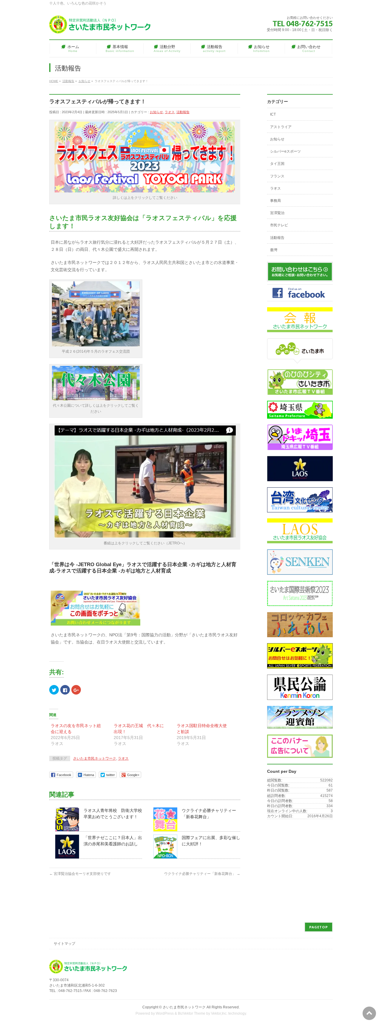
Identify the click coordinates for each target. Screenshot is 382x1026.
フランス (277, 176)
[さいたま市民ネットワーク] (99, 27)
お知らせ (156, 112)
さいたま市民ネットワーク (94, 758)
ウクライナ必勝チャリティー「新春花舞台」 (202, 874)
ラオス (170, 112)
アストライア (281, 127)
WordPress (165, 1013)
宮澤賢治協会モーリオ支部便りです (80, 874)
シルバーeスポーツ (285, 151)
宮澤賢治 (277, 213)
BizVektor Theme (191, 1013)
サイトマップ (64, 943)
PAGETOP (318, 927)
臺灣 (273, 250)
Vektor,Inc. (219, 1013)
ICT (273, 114)
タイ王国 (277, 164)
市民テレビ (279, 225)
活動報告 (183, 112)
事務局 (275, 201)
